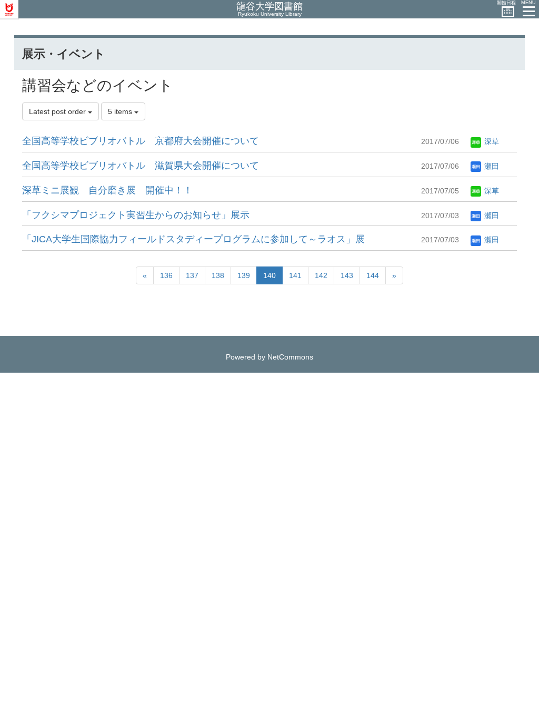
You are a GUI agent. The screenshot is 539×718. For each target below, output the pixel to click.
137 (192, 275)
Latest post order (58, 111)
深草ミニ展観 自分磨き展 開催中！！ (107, 190)
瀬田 (490, 166)
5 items (121, 111)
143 (347, 275)
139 (243, 275)
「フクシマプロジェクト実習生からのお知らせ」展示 (135, 215)
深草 (490, 141)
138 (218, 275)
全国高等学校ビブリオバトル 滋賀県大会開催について (140, 165)
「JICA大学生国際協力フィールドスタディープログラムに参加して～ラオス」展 (193, 239)
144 (372, 275)
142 (321, 275)
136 (166, 275)
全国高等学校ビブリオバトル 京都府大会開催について (140, 141)
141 (295, 275)
